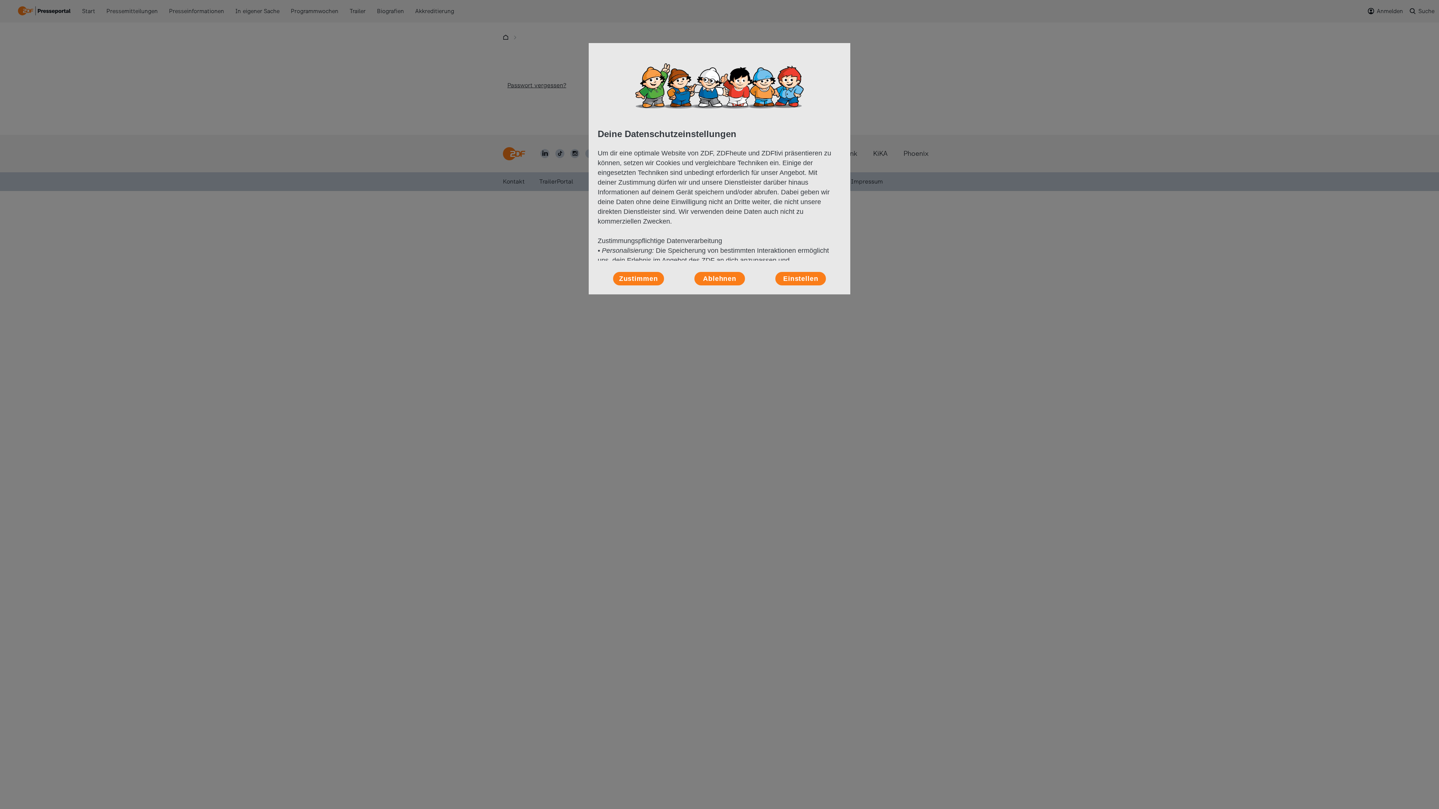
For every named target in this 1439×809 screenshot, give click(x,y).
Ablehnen (719, 278)
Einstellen (800, 278)
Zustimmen (638, 278)
